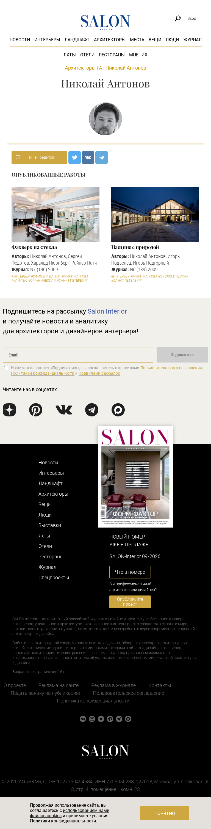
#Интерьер (21, 276)
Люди (172, 39)
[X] (74, 157)
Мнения (138, 54)
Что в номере (130, 572)
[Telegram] (101, 157)
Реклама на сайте (58, 685)
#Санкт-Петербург (72, 280)
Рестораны (112, 54)
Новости (20, 39)
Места (137, 39)
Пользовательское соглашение (128, 693)
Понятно (164, 813)
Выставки (49, 525)
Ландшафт (77, 39)
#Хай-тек (19, 280)
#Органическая (41, 280)
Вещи (155, 39)
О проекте (15, 685)
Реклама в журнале (113, 685)
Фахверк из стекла (34, 247)
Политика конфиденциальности (93, 701)
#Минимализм (75, 276)
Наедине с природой (135, 247)
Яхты (70, 54)
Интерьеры (47, 39)
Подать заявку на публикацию (45, 693)
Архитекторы (110, 39)
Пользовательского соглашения (171, 368)
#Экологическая (173, 276)
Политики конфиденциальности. (63, 820)
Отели (87, 54)
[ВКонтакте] (88, 157)
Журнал (192, 39)
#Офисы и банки (45, 276)
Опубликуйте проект (130, 602)
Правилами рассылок (99, 373)
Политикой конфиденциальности (42, 373)
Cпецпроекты (53, 577)
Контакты (159, 685)
